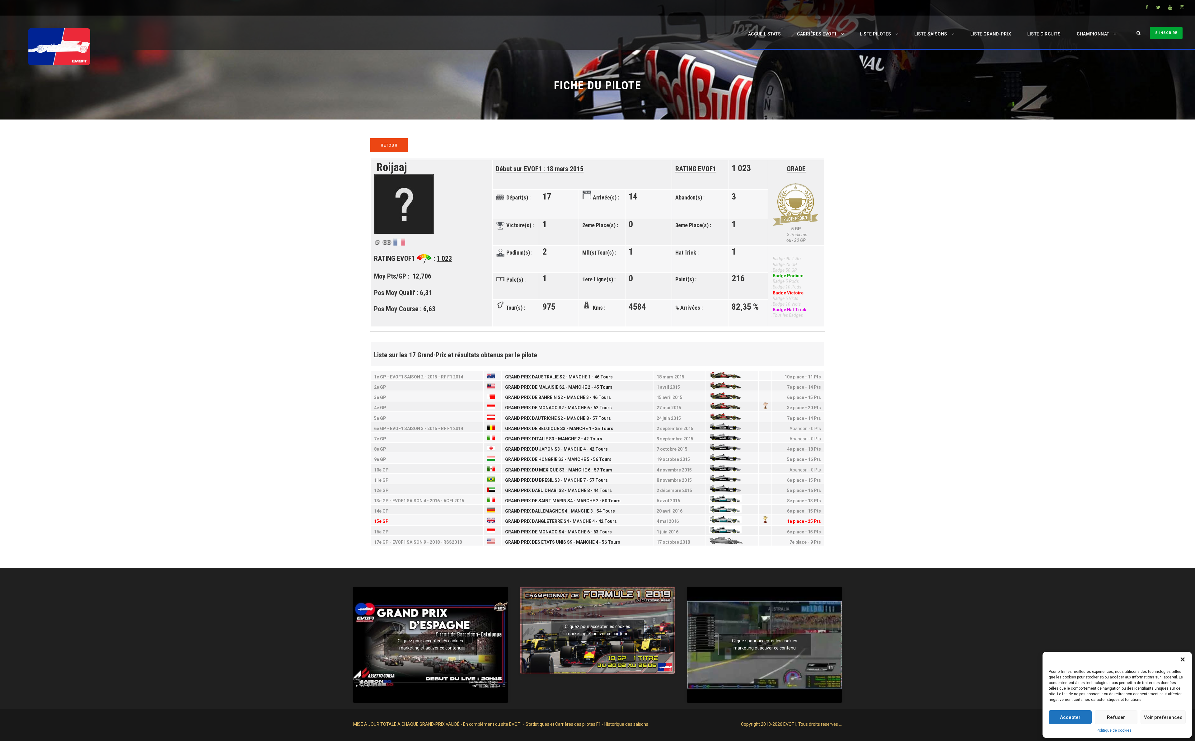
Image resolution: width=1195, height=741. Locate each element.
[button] (1182, 659)
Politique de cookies (1114, 730)
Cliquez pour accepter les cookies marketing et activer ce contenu (430, 644)
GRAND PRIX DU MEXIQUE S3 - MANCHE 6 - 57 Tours (558, 469)
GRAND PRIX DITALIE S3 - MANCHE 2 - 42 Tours (553, 438)
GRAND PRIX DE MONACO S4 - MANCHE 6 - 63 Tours (558, 531)
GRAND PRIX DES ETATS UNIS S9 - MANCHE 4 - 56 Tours (562, 542)
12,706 (422, 276)
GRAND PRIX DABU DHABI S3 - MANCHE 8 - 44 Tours (558, 490)
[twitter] (1158, 7)
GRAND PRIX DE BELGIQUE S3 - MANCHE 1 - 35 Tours (559, 428)
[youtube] (1170, 7)
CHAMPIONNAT (1093, 33)
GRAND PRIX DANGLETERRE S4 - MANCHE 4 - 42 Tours (561, 521)
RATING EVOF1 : (413, 258)
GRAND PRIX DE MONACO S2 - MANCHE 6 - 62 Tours (558, 407)
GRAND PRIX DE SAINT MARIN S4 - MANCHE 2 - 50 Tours (563, 500)
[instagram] (1182, 7)
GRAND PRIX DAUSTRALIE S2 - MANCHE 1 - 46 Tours (559, 376)
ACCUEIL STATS (764, 33)
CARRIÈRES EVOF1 (817, 33)
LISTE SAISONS (930, 33)
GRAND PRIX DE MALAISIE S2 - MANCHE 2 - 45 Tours (558, 387)
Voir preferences (1163, 717)
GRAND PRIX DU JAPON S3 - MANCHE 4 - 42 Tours (556, 449)
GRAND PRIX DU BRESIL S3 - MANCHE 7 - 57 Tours (556, 480)
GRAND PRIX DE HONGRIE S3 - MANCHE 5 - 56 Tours (558, 459)
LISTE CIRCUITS (1044, 33)
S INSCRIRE (1166, 33)
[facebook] (1147, 7)
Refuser (1116, 717)
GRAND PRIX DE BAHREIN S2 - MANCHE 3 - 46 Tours (558, 397)
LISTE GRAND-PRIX (990, 33)
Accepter (1070, 717)
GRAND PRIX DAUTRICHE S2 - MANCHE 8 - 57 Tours (558, 418)
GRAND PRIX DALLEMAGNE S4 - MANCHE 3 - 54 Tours (560, 511)
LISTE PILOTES (875, 33)
